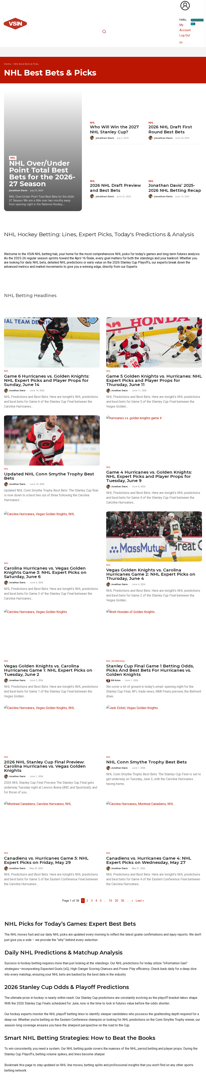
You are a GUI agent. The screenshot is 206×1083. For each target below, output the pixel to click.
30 (122, 900)
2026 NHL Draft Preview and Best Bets (115, 188)
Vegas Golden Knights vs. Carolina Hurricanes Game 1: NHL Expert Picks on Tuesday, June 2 (48, 670)
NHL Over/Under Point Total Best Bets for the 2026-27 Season (42, 173)
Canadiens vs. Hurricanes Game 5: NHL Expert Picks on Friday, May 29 (46, 860)
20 (116, 900)
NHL (12, 157)
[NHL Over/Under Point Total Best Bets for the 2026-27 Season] (43, 151)
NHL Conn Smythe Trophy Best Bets (146, 761)
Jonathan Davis (18, 190)
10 (110, 900)
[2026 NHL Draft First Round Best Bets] (175, 104)
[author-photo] (92, 138)
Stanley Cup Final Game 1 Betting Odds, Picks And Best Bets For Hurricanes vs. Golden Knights (150, 670)
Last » (140, 900)
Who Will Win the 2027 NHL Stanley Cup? (114, 129)
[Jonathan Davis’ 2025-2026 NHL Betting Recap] (175, 162)
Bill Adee (116, 680)
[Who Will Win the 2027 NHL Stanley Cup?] (116, 104)
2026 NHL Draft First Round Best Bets (170, 129)
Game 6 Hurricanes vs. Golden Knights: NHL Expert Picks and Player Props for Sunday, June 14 (46, 380)
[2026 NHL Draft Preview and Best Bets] (116, 162)
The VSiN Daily (118, 661)
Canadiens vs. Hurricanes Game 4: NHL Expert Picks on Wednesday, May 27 (148, 860)
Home (7, 64)
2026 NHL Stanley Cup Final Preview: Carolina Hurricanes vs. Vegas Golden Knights (45, 766)
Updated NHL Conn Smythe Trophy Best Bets (49, 476)
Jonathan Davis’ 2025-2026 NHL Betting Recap (174, 188)
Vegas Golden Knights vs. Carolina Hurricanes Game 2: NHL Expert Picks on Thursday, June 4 (150, 574)
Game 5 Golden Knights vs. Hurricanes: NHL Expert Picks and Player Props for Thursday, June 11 (154, 380)
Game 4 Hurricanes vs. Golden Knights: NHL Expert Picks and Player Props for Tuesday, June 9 (149, 476)
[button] (104, 31)
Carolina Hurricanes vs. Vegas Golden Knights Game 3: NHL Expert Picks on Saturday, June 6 (45, 572)
